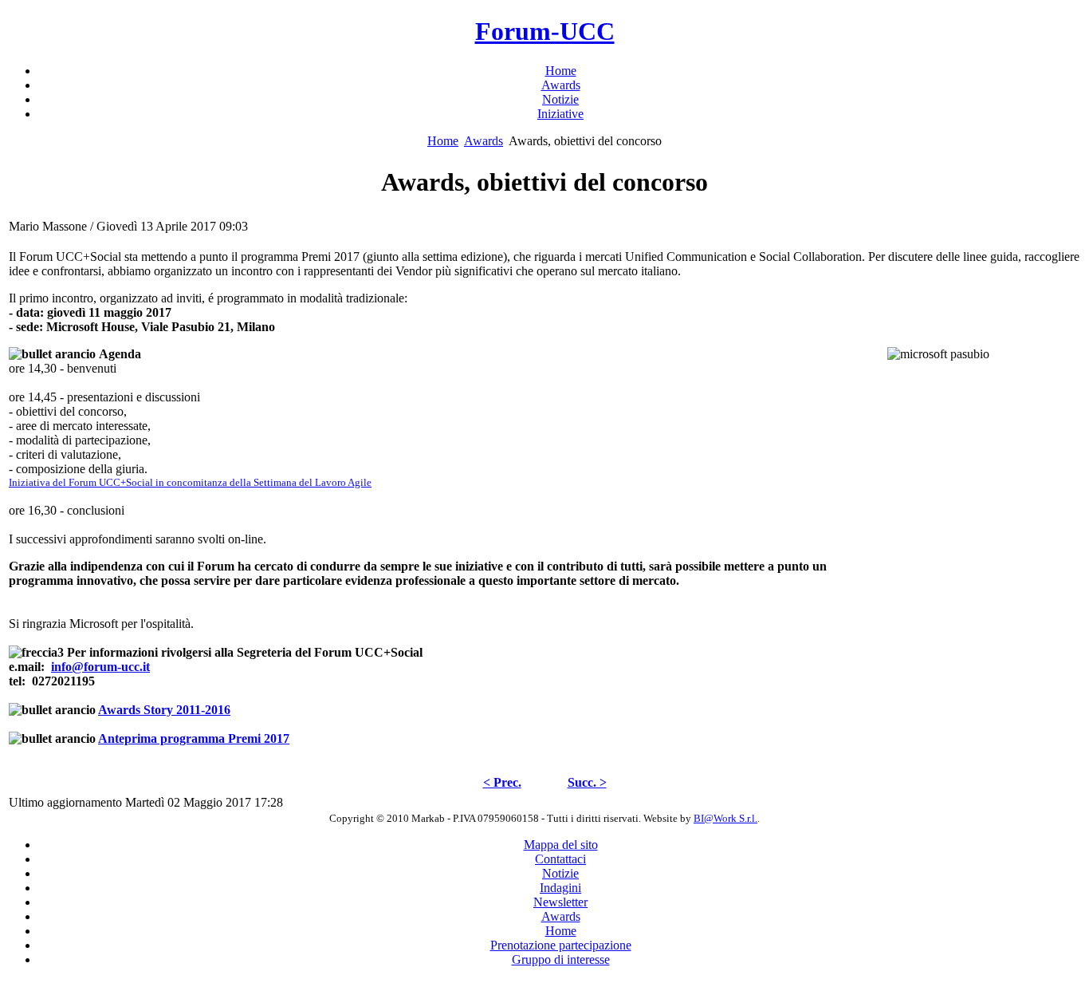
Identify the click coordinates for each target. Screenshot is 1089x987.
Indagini (560, 887)
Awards (483, 141)
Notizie (560, 873)
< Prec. (502, 782)
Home (442, 141)
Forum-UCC (545, 31)
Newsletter (560, 902)
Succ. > (587, 782)
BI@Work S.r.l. (725, 818)
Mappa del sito (561, 844)
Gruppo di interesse (561, 959)
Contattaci (560, 859)
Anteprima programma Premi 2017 (193, 738)
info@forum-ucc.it (100, 666)
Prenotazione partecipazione (560, 945)
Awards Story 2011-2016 (164, 710)
